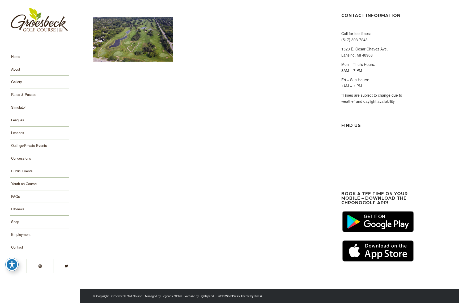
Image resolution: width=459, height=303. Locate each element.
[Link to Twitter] (66, 266)
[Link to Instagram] (40, 266)
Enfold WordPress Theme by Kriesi (239, 296)
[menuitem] (39, 56)
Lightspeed (207, 296)
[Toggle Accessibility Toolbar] (12, 264)
